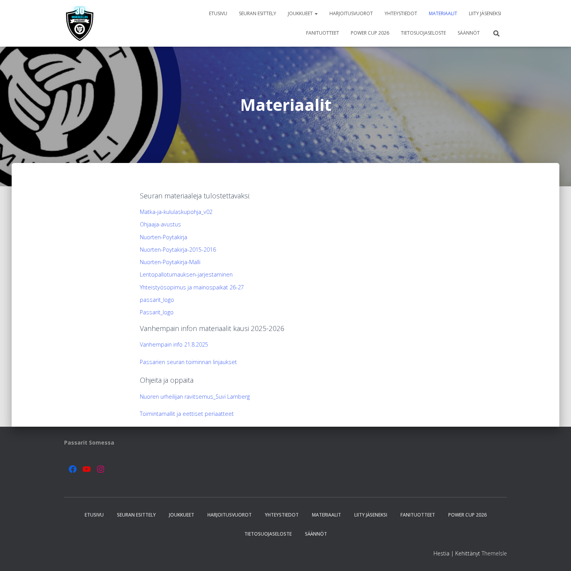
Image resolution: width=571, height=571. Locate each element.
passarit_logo (157, 299)
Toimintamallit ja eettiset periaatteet (187, 413)
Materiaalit (443, 13)
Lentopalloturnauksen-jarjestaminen (186, 274)
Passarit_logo (157, 312)
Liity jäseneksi (485, 13)
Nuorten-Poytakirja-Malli (170, 262)
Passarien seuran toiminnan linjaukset (188, 362)
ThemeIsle (494, 553)
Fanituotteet (322, 33)
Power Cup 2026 (370, 33)
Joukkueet (301, 13)
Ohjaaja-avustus (160, 224)
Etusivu (218, 13)
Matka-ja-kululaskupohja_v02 (176, 211)
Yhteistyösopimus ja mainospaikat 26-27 (192, 287)
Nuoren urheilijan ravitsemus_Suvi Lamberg (195, 396)
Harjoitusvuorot (351, 13)
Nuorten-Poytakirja (163, 237)
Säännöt (469, 33)
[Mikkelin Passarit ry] (79, 23)
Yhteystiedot (401, 13)
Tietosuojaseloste (423, 33)
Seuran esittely (257, 13)
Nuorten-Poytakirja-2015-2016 (178, 249)
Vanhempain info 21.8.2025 (174, 344)
